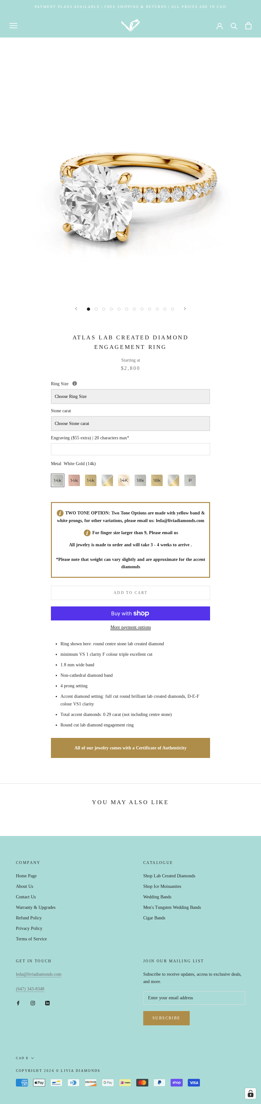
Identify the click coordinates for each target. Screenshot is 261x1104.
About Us (24, 886)
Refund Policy (29, 918)
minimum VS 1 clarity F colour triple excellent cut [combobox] (106, 654)
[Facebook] (18, 1002)
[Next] (185, 308)
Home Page (26, 876)
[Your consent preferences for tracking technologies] (250, 1093)
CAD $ (22, 1058)
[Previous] (76, 308)
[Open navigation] (13, 25)
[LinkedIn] (47, 1002)
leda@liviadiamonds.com (180, 520)
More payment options (130, 627)
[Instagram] (33, 1002)
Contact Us (26, 897)
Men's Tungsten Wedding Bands (172, 907)
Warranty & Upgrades (35, 907)
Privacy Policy (29, 928)
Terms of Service (31, 939)
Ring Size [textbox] (90, 383)
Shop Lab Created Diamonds (169, 876)
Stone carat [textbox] (61, 410)
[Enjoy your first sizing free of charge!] (74, 383)
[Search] (234, 25)
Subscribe (166, 1018)
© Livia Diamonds (78, 1070)
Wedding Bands (157, 897)
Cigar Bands (154, 918)
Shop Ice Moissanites (162, 886)
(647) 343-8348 (30, 989)
